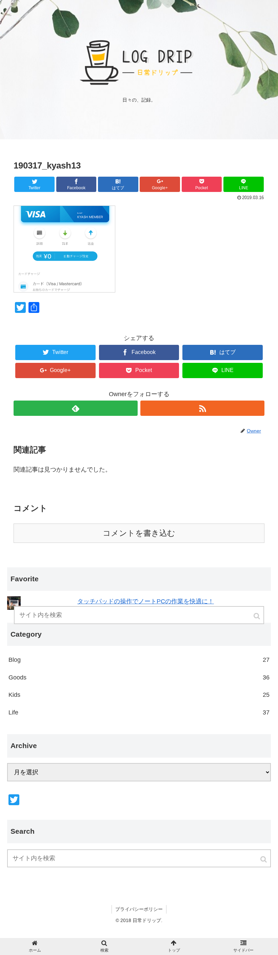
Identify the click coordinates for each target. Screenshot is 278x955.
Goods (139, 677)
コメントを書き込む (139, 533)
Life (139, 712)
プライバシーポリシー (139, 909)
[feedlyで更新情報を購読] (76, 408)
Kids (139, 694)
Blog (139, 659)
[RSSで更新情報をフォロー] (202, 408)
